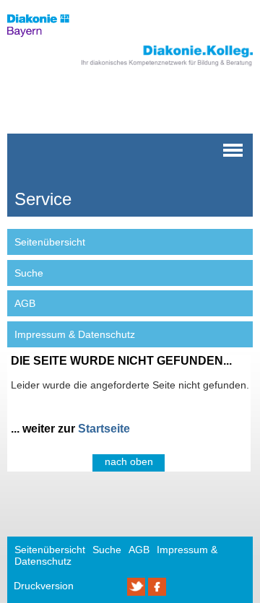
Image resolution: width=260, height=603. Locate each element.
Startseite (104, 428)
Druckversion (44, 585)
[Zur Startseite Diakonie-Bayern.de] (46, 39)
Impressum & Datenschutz (74, 334)
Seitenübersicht (49, 242)
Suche (28, 273)
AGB (24, 303)
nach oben (129, 461)
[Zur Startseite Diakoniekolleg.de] (149, 66)
